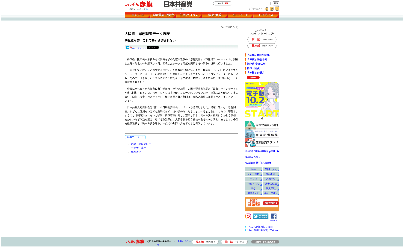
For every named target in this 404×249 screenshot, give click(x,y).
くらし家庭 (253, 174)
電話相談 (271, 174)
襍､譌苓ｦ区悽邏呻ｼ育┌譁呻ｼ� (262, 151)
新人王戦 (271, 188)
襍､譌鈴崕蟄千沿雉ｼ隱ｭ (258, 162)
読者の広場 (271, 183)
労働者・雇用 (138, 147)
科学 (253, 188)
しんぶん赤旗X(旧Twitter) (259, 226)
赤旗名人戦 (253, 193)
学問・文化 (271, 169)
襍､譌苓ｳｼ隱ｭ (252, 157)
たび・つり (253, 183)
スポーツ (271, 178)
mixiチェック (139, 48)
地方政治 (136, 152)
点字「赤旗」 (271, 193)
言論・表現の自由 (141, 144)
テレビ (253, 178)
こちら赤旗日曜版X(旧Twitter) (262, 230)
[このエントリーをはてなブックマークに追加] (127, 48)
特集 (253, 169)
